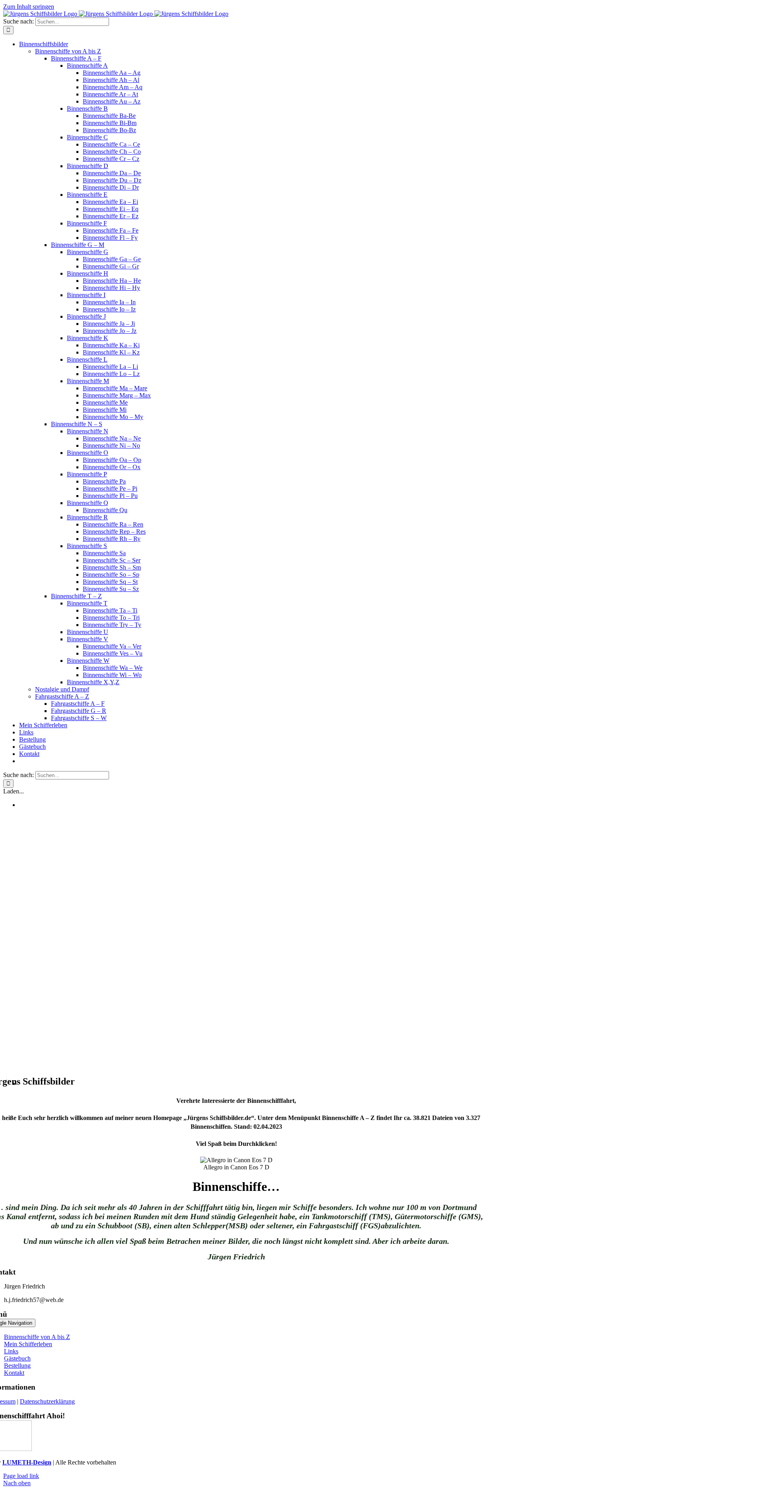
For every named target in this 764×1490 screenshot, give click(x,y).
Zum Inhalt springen (28, 6)
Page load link (21, 1475)
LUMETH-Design (26, 1462)
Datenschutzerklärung (47, 1401)
